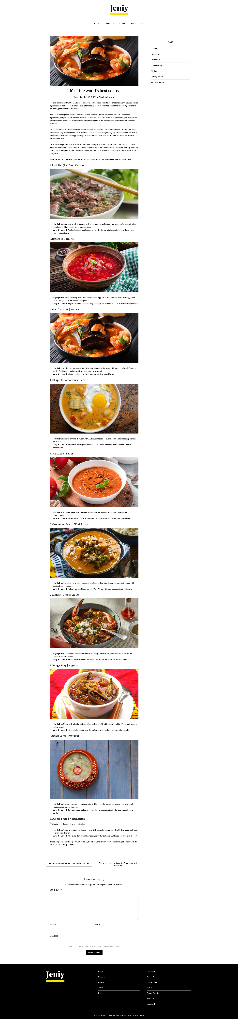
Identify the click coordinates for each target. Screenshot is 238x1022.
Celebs (121, 23)
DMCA (154, 71)
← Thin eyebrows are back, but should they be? (69, 863)
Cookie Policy (156, 65)
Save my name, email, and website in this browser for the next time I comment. (94, 946)
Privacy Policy (157, 76)
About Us (154, 48)
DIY (143, 23)
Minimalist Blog (123, 1015)
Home (97, 23)
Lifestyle (109, 23)
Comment (56, 890)
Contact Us (155, 60)
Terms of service (157, 82)
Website (54, 936)
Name (53, 924)
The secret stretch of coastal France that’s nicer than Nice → (119, 864)
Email (98, 924)
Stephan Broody (106, 97)
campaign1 (155, 54)
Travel (133, 23)
